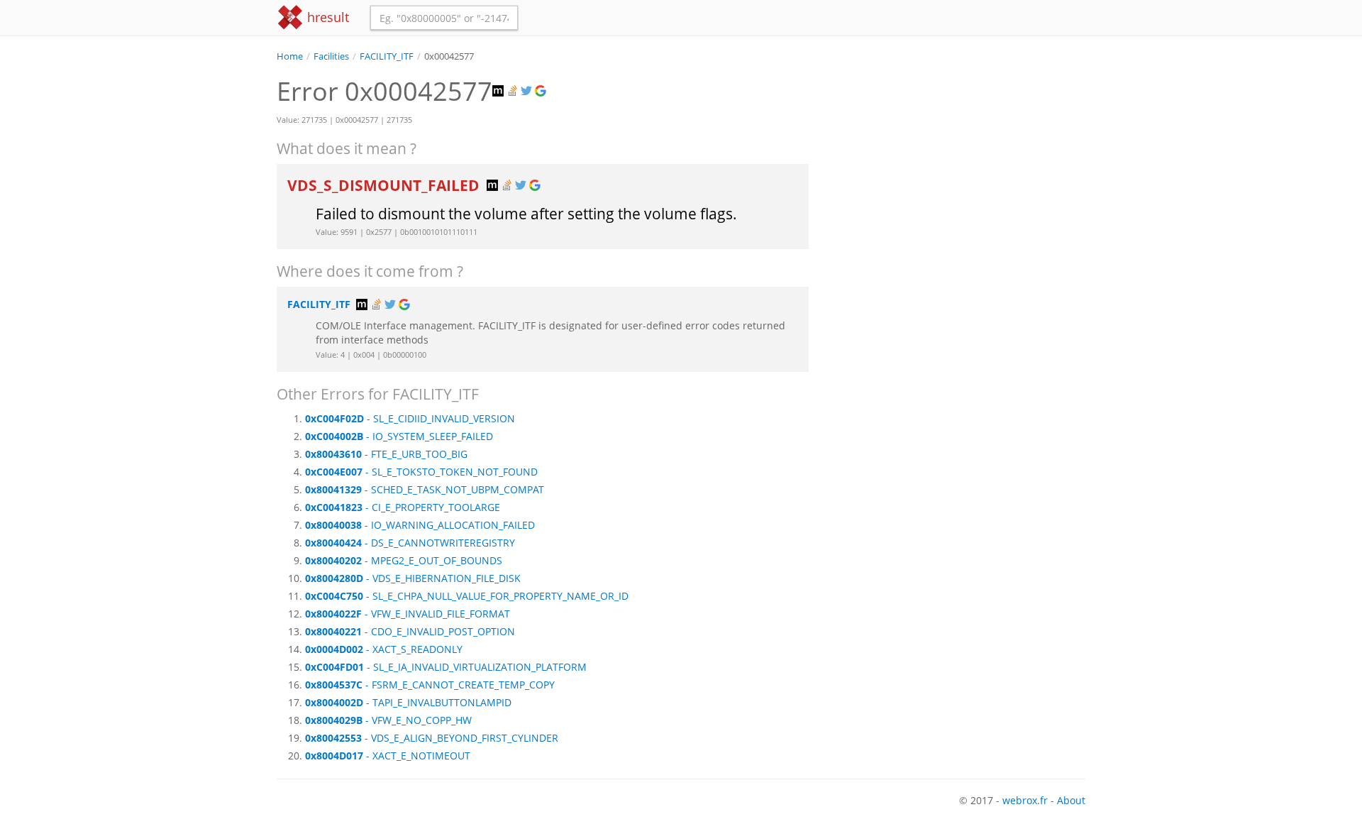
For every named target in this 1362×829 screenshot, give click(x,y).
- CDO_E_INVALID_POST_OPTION (410, 631)
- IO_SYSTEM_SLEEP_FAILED (399, 436)
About (1071, 800)
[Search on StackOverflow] (513, 91)
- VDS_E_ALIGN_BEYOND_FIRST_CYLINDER (431, 738)
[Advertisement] (957, 162)
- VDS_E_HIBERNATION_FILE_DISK (413, 578)
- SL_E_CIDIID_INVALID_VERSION (410, 418)
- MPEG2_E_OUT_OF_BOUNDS (403, 560)
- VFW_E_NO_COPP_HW (388, 720)
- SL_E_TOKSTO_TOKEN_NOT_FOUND (421, 471)
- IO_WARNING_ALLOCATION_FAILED (420, 525)
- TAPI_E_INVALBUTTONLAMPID (408, 702)
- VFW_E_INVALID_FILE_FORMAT (407, 613)
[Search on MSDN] (499, 91)
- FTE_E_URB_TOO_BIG (386, 454)
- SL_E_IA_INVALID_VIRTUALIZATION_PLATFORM (446, 667)
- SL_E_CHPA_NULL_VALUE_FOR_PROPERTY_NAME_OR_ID (467, 596)
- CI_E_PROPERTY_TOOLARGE (402, 507)
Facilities (331, 56)
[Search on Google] (542, 91)
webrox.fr (1025, 800)
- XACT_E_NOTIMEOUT (387, 755)
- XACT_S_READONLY (384, 649)
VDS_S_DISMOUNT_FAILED (385, 185)
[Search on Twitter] (528, 91)
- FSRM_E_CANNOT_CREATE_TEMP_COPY (430, 684)
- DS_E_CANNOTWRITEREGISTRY (410, 542)
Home (290, 56)
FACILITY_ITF (387, 56)
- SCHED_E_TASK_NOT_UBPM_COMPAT (424, 489)
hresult (326, 17)
